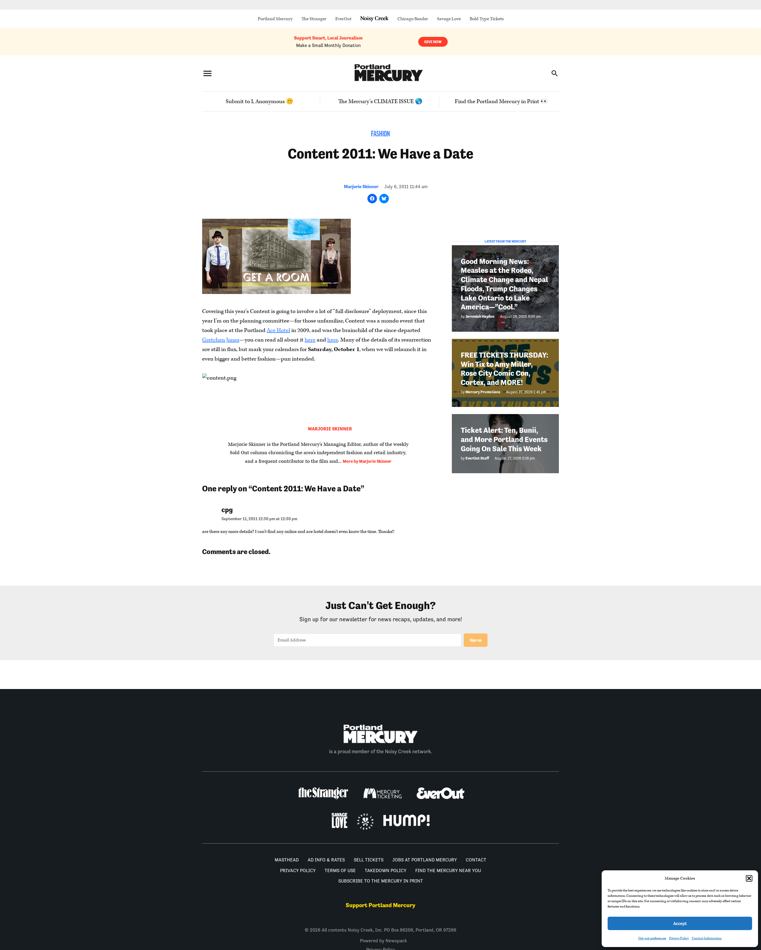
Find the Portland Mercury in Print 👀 (501, 101)
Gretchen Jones (220, 340)
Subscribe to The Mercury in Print (380, 880)
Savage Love (449, 19)
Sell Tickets (368, 859)
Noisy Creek (374, 18)
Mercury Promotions (483, 392)
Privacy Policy (679, 938)
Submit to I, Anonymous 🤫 (259, 101)
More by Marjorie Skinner (367, 461)
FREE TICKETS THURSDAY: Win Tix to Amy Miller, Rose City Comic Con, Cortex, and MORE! (504, 369)
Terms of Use (340, 870)
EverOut (343, 19)
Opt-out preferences (652, 938)
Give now (433, 42)
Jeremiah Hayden (480, 316)
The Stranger (313, 19)
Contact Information (707, 938)
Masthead (287, 859)
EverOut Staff (477, 458)
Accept (680, 923)
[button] (749, 878)
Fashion (380, 134)
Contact (476, 859)
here (310, 340)
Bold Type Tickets (487, 19)
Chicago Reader (412, 19)
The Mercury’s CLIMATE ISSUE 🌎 (380, 101)
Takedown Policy (385, 870)
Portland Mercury (275, 19)
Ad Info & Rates (326, 859)
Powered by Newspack (383, 940)
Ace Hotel (278, 330)
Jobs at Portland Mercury (424, 859)
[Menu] (207, 73)
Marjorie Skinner (361, 186)
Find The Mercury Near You (448, 870)
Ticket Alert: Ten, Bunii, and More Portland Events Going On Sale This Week (504, 439)
